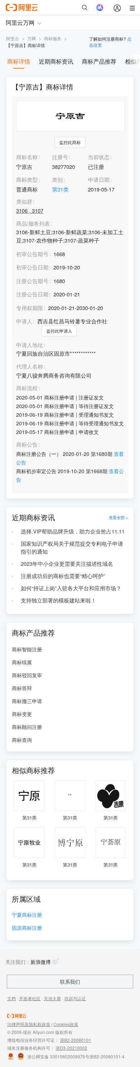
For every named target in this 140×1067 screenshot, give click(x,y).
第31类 (60, 189)
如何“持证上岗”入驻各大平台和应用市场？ (71, 588)
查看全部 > (118, 517)
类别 (57, 179)
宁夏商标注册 (27, 915)
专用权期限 (29, 307)
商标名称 (27, 157)
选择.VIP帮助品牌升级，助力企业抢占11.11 (73, 531)
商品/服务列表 (33, 223)
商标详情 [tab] (18, 61)
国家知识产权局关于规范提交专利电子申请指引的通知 (72, 547)
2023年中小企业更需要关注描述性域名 (67, 563)
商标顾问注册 (27, 726)
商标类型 (27, 179)
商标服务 (52, 38)
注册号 (60, 157)
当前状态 (98, 157)
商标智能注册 (27, 649)
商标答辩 (22, 688)
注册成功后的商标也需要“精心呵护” (63, 575)
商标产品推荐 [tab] (99, 61)
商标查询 (22, 739)
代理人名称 (29, 366)
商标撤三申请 (27, 701)
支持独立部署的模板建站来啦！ (58, 600)
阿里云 (12, 38)
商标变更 (22, 713)
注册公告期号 (32, 281)
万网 (31, 38)
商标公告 (27, 444)
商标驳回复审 (27, 675)
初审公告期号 (32, 254)
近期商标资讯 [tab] (56, 61)
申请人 (24, 321)
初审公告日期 (32, 267)
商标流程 (27, 388)
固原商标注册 (27, 928)
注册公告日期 (32, 294)
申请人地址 (29, 345)
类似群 (24, 201)
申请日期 (98, 179)
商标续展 (22, 662)
